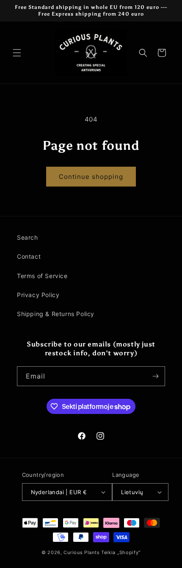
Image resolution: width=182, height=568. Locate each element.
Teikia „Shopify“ (121, 552)
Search (27, 237)
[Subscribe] (155, 376)
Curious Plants (81, 552)
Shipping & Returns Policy (55, 313)
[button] (17, 52)
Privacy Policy (38, 294)
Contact (29, 256)
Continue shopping (91, 177)
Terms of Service (42, 275)
